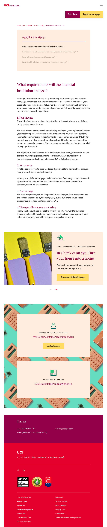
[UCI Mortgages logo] (11, 5)
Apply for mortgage (91, 14)
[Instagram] (24, 470)
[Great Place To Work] (48, 482)
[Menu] (101, 5)
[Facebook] (18, 470)
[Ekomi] (37, 482)
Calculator (73, 14)
